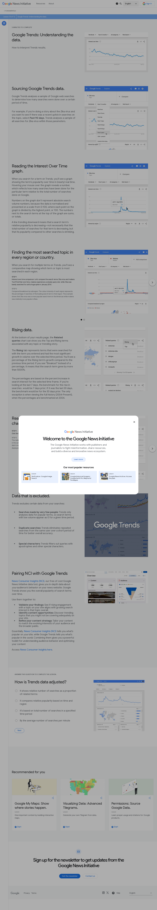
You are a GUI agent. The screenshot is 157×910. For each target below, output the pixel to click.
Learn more (78, 459)
